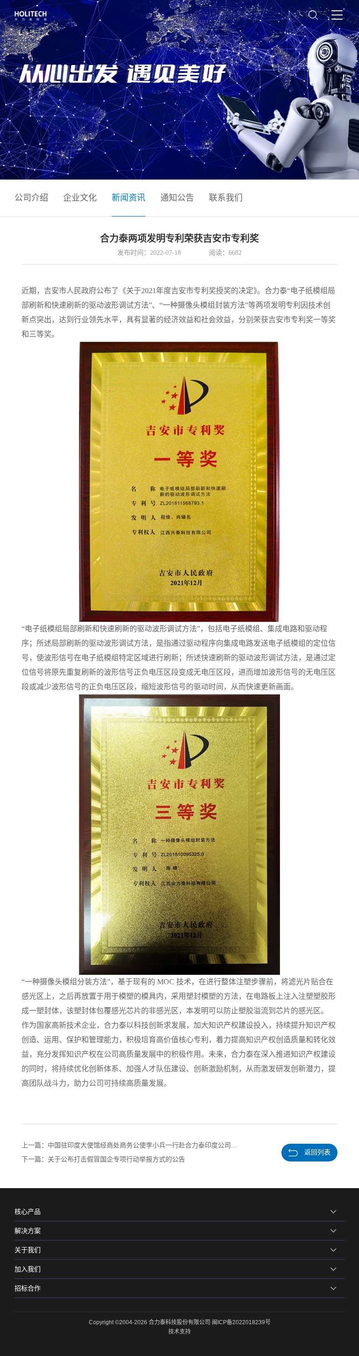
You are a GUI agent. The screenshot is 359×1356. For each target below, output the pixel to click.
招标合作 (27, 1288)
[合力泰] (33, 15)
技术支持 (179, 1331)
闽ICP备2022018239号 (241, 1322)
